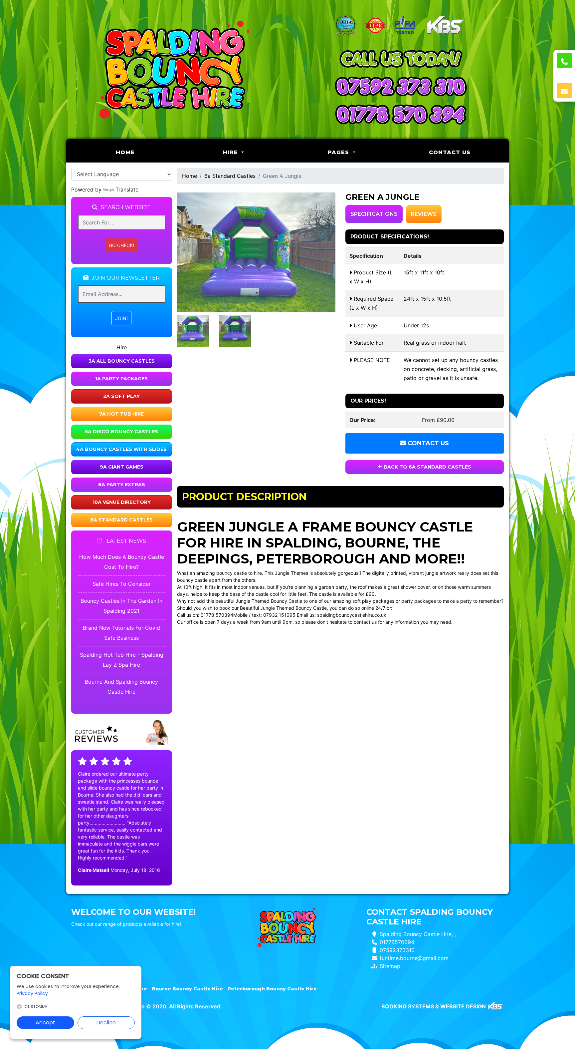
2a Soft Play (121, 396)
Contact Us (450, 152)
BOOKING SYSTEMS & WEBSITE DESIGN (433, 1006)
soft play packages (373, 601)
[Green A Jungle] (256, 252)
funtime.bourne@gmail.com (414, 958)
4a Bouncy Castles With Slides (121, 449)
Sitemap (390, 966)
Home (142, 152)
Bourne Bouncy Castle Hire (187, 989)
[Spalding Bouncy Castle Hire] (174, 70)
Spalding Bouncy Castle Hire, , (418, 934)
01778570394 (397, 942)
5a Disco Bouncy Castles (121, 432)
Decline (106, 1022)
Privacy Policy (32, 993)
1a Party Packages (121, 379)
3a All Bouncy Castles (122, 361)
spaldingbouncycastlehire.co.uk (351, 615)
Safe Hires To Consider (122, 583)
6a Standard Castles (121, 520)
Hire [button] (231, 152)
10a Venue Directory (122, 502)
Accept (45, 1022)
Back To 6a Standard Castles (426, 467)
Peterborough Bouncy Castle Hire (272, 989)
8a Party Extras (121, 485)
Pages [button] (339, 152)
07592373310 (397, 950)
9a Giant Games (121, 467)
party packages (418, 601)
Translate (126, 189)
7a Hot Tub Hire (121, 414)
